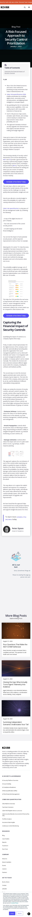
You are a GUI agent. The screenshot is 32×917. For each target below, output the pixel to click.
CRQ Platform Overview (8, 803)
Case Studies (5, 839)
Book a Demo (5, 882)
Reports (4, 842)
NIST (4, 159)
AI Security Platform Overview (10, 780)
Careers (4, 869)
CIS (10, 159)
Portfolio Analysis (7, 819)
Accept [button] (12, 913)
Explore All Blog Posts (16, 618)
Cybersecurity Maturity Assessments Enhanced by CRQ (15, 814)
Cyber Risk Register (12, 810)
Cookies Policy (14, 903)
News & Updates (6, 862)
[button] (29, 7)
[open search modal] (25, 7)
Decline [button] (20, 913)
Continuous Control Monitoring (10, 826)
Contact (4, 885)
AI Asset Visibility (6, 784)
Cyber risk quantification (11, 208)
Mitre (14, 165)
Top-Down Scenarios (7, 807)
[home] (5, 7)
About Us (4, 858)
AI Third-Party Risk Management (10, 794)
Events (4, 865)
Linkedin (4, 889)
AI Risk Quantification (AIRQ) (9, 790)
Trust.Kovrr (5, 845)
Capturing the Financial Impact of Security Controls (15, 72)
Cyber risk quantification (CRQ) (16, 94)
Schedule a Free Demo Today (16, 182)
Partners (4, 872)
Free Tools (5, 849)
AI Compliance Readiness (9, 787)
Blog (3, 835)
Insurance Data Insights (8, 822)
